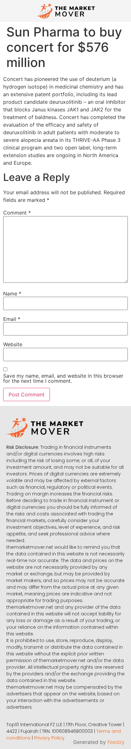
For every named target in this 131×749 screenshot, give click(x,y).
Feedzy (116, 742)
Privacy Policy (49, 738)
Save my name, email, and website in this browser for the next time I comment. (63, 378)
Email (11, 318)
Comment (17, 212)
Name (12, 293)
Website (12, 344)
